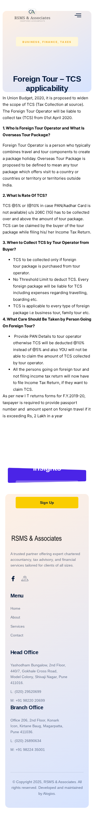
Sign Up (47, 502)
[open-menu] (78, 15)
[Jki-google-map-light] (24, 578)
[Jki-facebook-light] (13, 578)
